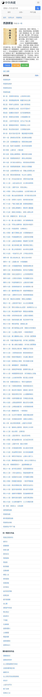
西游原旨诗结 (7, 522)
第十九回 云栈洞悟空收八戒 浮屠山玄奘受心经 (19, 171)
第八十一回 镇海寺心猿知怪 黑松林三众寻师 (18, 427)
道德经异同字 (7, 660)
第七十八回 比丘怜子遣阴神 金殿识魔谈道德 (18, 415)
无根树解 (6, 570)
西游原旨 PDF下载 (9, 527)
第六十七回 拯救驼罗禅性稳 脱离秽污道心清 (18, 369)
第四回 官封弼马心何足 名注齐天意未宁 (16, 109)
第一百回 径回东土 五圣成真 (13, 506)
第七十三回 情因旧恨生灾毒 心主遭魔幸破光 (18, 394)
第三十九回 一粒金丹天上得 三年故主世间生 (18, 253)
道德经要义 (6, 628)
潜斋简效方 (6, 656)
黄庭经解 (6, 637)
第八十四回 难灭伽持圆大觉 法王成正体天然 (18, 440)
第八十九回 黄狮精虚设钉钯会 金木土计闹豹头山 (19, 460)
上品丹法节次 (7, 685)
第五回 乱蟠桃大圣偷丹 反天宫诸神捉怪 (16, 113)
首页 (9, 12)
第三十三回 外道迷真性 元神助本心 (15, 229)
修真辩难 (6, 583)
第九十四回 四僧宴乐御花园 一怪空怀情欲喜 (18, 481)
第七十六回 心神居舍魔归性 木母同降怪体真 (18, 406)
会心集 (5, 604)
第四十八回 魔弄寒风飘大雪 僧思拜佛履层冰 (18, 291)
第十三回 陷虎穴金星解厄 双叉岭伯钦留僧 (17, 146)
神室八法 (6, 575)
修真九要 (6, 550)
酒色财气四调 (7, 608)
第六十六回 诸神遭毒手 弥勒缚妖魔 (15, 365)
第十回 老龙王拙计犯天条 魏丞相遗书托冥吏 (18, 133)
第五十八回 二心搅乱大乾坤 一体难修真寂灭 (18, 332)
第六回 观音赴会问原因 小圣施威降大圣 (16, 117)
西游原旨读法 (7, 88)
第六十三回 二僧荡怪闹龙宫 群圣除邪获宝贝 (18, 353)
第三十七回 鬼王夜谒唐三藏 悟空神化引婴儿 (18, 245)
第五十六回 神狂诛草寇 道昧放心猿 (15, 324)
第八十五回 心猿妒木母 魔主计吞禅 (15, 444)
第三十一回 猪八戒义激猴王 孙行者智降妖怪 (18, 220)
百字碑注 (6, 587)
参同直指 (6, 579)
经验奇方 (6, 616)
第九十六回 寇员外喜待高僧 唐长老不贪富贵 (18, 489)
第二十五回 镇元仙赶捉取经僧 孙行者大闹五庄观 (19, 195)
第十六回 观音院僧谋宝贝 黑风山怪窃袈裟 (17, 158)
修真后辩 (6, 595)
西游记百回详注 (8, 537)
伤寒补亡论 (6, 693)
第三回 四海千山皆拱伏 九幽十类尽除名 (16, 104)
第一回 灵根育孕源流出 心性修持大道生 (16, 96)
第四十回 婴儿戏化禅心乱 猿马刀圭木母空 (17, 257)
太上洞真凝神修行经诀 (10, 664)
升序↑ (37, 75)
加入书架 (25, 65)
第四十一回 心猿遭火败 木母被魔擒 (15, 262)
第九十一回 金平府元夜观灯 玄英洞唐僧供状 (18, 469)
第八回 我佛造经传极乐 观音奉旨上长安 (16, 125)
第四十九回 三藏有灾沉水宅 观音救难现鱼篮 (18, 295)
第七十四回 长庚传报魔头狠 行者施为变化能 (18, 398)
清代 (4, 71)
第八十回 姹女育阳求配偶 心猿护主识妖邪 (17, 423)
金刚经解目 (6, 641)
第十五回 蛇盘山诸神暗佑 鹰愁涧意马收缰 (17, 154)
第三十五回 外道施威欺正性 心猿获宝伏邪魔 (18, 237)
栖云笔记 (6, 612)
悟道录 (5, 562)
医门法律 (6, 689)
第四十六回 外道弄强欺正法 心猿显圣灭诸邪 (18, 282)
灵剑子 (5, 680)
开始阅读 (7, 65)
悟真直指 (6, 558)
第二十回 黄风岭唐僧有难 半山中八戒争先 (17, 175)
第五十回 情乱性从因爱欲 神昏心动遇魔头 (17, 299)
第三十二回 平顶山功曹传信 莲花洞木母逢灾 (18, 224)
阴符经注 (6, 554)
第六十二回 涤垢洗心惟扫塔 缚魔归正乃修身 (18, 349)
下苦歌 (5, 620)
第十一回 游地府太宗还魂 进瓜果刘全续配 (17, 137)
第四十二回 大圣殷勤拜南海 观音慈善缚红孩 (18, 266)
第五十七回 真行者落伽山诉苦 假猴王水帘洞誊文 (19, 328)
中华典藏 (10, 2)
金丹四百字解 (7, 591)
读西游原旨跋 (7, 510)
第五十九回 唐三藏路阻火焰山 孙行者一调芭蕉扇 (19, 336)
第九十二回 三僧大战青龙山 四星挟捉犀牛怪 (18, 473)
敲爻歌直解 (6, 599)
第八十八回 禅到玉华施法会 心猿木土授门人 (18, 456)
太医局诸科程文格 (9, 668)
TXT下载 (16, 65)
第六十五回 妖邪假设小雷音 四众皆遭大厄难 (18, 361)
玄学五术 (11, 17)
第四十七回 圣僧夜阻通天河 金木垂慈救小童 (18, 286)
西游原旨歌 (6, 92)
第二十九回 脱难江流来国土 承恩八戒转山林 (18, 212)
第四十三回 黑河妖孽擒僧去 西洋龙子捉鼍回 (18, 270)
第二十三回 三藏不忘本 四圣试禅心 (15, 187)
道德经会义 (6, 645)
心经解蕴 (6, 632)
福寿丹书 (6, 672)
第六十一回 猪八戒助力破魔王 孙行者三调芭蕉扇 (19, 344)
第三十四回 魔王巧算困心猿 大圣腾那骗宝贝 (18, 233)
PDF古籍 (33, 12)
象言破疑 (6, 566)
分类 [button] (20, 12)
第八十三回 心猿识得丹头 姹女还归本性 (16, 435)
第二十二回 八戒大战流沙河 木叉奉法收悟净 (18, 183)
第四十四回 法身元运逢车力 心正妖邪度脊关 (18, 274)
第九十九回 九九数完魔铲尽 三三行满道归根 (18, 502)
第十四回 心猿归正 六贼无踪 (13, 150)
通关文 (5, 541)
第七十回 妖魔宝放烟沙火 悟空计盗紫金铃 (17, 382)
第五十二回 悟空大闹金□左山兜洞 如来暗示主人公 (20, 307)
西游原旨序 (6, 80)
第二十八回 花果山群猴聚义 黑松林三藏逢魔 (18, 208)
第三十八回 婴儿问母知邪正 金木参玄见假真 (18, 249)
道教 (7, 71)
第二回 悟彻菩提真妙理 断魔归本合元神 (16, 100)
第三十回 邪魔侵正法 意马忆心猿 (14, 216)
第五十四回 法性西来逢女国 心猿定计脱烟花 (18, 315)
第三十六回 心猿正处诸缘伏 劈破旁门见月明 (18, 241)
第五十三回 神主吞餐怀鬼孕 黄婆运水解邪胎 (18, 311)
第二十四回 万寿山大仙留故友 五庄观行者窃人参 (19, 191)
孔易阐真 (6, 624)
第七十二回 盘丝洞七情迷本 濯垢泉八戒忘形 (18, 390)
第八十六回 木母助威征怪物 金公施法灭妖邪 (18, 448)
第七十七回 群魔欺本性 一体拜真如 (15, 411)
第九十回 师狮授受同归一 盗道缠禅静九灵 (17, 464)
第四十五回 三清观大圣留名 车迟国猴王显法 (18, 278)
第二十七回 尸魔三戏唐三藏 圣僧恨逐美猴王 (18, 204)
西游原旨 (19, 17)
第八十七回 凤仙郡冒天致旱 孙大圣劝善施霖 (18, 452)
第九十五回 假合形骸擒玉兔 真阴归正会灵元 (18, 485)
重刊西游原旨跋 (8, 518)
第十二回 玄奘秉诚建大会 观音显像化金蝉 (17, 142)
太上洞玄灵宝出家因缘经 (11, 676)
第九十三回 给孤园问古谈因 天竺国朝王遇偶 (18, 477)
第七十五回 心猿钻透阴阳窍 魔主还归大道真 (18, 402)
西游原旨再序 (7, 84)
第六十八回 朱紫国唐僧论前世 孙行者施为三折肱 (19, 373)
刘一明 (19, 23)
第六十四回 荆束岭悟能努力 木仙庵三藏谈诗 (18, 357)
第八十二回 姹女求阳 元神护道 (14, 431)
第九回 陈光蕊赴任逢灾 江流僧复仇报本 (16, 129)
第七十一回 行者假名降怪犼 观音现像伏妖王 (18, 386)
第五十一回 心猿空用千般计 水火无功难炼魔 (18, 303)
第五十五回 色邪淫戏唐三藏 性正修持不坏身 (18, 320)
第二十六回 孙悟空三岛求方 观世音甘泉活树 (18, 200)
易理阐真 (6, 546)
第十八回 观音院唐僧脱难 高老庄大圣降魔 (17, 166)
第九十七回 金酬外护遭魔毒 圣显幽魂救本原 (18, 493)
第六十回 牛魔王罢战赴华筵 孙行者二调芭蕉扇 (19, 340)
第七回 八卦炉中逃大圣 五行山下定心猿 (16, 121)
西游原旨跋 (6, 514)
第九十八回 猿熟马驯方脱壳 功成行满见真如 (18, 498)
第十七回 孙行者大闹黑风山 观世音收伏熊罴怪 (19, 162)
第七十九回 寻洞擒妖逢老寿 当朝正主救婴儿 (18, 419)
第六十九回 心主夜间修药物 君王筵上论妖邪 (18, 378)
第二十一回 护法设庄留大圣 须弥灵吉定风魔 (18, 179)
